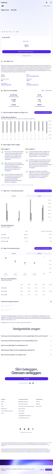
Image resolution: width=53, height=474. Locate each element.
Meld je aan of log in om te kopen (25, 51)
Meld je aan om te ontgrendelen (42, 112)
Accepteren (48, 469)
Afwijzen (42, 469)
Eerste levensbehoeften (32, 76)
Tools (2, 406)
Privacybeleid (21, 411)
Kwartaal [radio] (14, 196)
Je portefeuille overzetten (7, 411)
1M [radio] (6, 31)
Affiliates (38, 404)
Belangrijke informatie (23, 401)
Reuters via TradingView (10, 182)
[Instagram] (32, 429)
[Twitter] (24, 429)
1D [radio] (2, 31)
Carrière (37, 401)
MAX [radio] (17, 31)
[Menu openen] (51, 3)
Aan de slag (26, 378)
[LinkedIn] (28, 429)
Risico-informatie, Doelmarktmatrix (26, 406)
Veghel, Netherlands (6, 84)
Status (2, 413)
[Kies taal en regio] (46, 2)
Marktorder (25, 41)
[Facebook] (20, 429)
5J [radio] (14, 31)
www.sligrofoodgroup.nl (32, 84)
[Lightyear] (4, 2)
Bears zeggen (29, 149)
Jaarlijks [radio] (39, 196)
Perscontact (39, 406)
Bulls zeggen (4, 149)
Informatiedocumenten (24, 417)
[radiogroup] (10, 32)
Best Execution (22, 408)
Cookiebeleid (21, 413)
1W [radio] (4, 31)
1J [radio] (12, 31)
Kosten (2, 401)
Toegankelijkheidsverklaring (25, 415)
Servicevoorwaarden (23, 404)
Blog (2, 404)
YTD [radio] (10, 31)
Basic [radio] (43, 90)
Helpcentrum (4, 408)
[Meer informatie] (51, 302)
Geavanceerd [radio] (48, 90)
